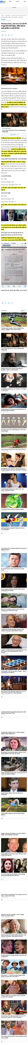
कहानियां (17, 1)
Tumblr (2, 222)
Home (2, 15)
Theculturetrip (3, 85)
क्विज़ (25, 1)
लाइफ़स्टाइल (8, 15)
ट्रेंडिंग (10, 1)
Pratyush (3, 31)
